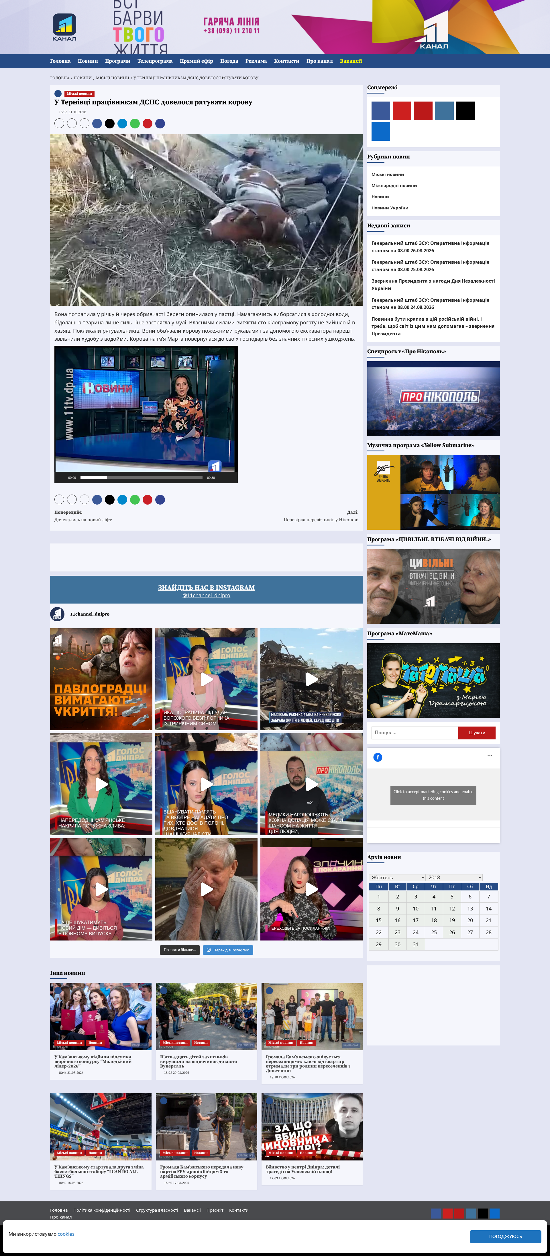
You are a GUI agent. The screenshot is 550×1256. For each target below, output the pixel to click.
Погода (229, 61)
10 (416, 908)
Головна (60, 61)
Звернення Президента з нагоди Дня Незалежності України (433, 284)
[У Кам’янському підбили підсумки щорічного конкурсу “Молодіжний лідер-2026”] (101, 1016)
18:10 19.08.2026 (282, 1077)
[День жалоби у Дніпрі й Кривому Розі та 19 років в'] (206, 679)
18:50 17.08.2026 (176, 1183)
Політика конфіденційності (101, 1210)
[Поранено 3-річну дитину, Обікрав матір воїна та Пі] (101, 784)
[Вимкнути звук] (221, 477)
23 (397, 932)
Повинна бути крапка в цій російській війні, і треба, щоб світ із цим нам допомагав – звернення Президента (433, 326)
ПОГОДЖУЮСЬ (505, 1237)
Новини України (390, 208)
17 (416, 920)
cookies (66, 1234)
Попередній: (83, 516)
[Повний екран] (230, 477)
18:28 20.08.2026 (176, 1073)
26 (452, 932)
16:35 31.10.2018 (72, 112)
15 (379, 920)
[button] (496, 61)
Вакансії (351, 61)
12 (452, 908)
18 (434, 920)
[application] (146, 414)
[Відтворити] (62, 477)
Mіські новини (79, 94)
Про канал (320, 61)
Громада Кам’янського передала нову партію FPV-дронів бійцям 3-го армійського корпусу (201, 1171)
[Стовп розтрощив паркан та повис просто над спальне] (206, 784)
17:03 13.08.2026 (282, 1178)
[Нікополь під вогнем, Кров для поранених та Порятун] (311, 784)
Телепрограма (155, 61)
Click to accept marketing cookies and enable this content (433, 795)
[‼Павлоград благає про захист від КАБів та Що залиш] (101, 679)
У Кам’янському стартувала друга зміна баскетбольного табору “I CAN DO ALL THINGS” (99, 1171)
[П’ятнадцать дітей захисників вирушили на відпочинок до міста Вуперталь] (206, 1016)
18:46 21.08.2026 (70, 1073)
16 (397, 920)
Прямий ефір (196, 61)
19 (452, 920)
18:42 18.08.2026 (70, 1183)
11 (434, 908)
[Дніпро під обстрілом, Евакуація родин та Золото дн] (101, 889)
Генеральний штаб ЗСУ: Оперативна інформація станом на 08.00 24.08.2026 (430, 303)
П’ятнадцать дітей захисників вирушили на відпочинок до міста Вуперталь (198, 1061)
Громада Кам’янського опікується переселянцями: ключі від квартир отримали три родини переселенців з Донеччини (308, 1064)
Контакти (286, 61)
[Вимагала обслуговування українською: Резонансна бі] (311, 889)
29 (379, 944)
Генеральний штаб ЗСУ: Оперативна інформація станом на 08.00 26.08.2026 (430, 247)
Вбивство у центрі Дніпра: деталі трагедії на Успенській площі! (303, 1169)
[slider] (141, 477)
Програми (117, 61)
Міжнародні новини (394, 185)
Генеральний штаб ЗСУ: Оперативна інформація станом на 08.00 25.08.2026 (430, 266)
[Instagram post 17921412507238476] (311, 679)
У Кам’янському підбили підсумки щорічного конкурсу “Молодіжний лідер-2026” (93, 1061)
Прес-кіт (215, 1210)
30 (397, 944)
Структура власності (157, 1210)
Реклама (256, 61)
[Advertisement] (154, 556)
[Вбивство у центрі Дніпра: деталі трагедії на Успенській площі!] (312, 1126)
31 (416, 944)
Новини (88, 61)
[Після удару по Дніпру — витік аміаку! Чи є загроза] (206, 889)
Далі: (321, 516)
